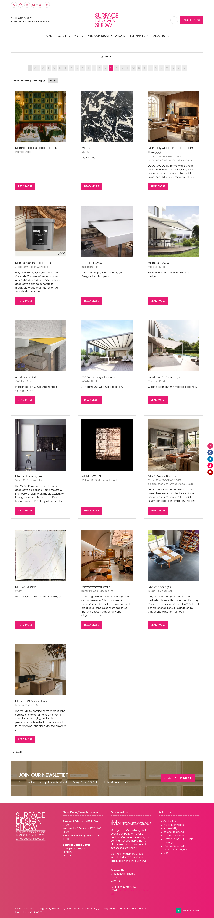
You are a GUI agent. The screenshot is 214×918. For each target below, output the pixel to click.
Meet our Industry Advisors (106, 36)
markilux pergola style (164, 377)
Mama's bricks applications (36, 148)
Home (48, 36)
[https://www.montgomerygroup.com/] (131, 824)
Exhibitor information (174, 836)
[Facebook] (20, 5)
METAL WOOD (91, 476)
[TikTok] (47, 5)
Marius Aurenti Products (33, 263)
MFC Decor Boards (162, 476)
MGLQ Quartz (25, 587)
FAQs (166, 853)
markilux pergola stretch (99, 377)
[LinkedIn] (40, 5)
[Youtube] (34, 5)
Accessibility (170, 828)
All (30, 68)
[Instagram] (27, 5)
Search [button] (110, 57)
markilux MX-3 (158, 263)
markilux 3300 (91, 263)
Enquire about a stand (175, 846)
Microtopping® (159, 587)
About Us (159, 36)
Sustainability (139, 36)
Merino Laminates (28, 476)
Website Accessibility (175, 850)
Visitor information (173, 825)
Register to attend (173, 832)
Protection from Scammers (30, 912)
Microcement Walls (95, 587)
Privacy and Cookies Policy (81, 909)
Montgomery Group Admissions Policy (122, 909)
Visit (77, 36)
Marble (86, 148)
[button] (174, 20)
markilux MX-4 (25, 377)
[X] (14, 5)
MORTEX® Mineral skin (31, 701)
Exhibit (62, 36)
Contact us (169, 821)
